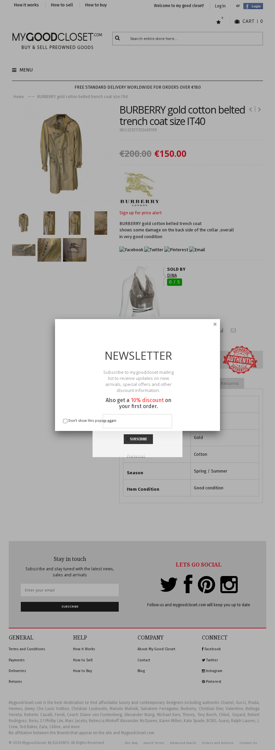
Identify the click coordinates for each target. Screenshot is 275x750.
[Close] (215, 324)
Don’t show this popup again (92, 420)
